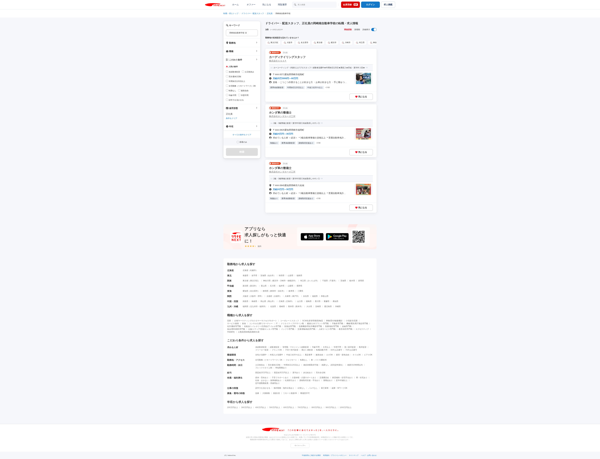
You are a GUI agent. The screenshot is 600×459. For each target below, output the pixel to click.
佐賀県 (273, 306)
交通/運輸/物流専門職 (306, 329)
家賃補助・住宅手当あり (342, 377)
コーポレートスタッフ (289, 321)
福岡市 (262, 306)
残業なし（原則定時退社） (333, 365)
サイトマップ (353, 455)
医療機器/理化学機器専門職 (310, 326)
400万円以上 (260, 407)
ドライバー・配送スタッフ (252, 13)
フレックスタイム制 (263, 368)
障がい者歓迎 (307, 350)
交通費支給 (324, 377)
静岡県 (265, 291)
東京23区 (254, 281)
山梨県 (290, 286)
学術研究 (231, 332)
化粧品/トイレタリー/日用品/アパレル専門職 (262, 326)
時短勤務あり (281, 368)
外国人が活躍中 (276, 355)
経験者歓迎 (274, 347)
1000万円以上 (346, 407)
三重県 (300, 291)
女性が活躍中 (261, 355)
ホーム (235, 4)
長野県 (299, 286)
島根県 (254, 301)
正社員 (269, 13)
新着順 (357, 29)
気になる (266, 4)
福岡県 (245, 306)
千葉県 (325, 281)
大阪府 (245, 296)
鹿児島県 (328, 306)
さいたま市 (312, 281)
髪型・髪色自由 (342, 355)
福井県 (281, 286)
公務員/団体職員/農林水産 (249, 332)
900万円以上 (331, 407)
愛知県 (245, 291)
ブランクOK (277, 350)
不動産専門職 (337, 323)
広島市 (289, 301)
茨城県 (343, 281)
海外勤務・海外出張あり (284, 388)
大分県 (309, 306)
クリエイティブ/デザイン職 (292, 323)
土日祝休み (260, 365)
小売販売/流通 (352, 321)
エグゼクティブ (362, 329)
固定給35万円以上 (281, 372)
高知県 (335, 301)
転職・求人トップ (230, 13)
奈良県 (306, 296)
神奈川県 (267, 281)
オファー (251, 4)
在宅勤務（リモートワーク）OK (268, 360)
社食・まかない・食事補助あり (268, 380)
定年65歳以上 (342, 380)
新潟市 (253, 286)
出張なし (301, 388)
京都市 (277, 296)
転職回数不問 (321, 350)
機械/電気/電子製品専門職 (357, 323)
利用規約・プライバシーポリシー (335, 455)
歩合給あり (308, 372)
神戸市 (295, 296)
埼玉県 (303, 281)
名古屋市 (254, 291)
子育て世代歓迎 (291, 350)
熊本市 (298, 306)
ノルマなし (313, 388)
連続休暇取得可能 (310, 365)
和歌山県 (324, 296)
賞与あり (296, 372)
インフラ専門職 (287, 329)
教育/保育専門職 (345, 329)
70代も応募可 (351, 350)
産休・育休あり (261, 377)
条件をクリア (231, 118)
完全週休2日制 (274, 365)
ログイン (370, 4)
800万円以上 (317, 407)
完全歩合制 (320, 372)
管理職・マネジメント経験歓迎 (295, 347)
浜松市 (280, 291)
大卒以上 (326, 347)
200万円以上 (232, 407)
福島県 (299, 275)
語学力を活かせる (262, 388)
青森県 (245, 275)
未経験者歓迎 (261, 347)
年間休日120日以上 (292, 365)
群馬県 (361, 281)
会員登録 (350, 4)
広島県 (281, 301)
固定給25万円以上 (263, 372)
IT (277, 323)
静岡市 (273, 291)
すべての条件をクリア (241, 135)
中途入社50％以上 (294, 355)
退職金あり (328, 380)
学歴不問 (337, 347)
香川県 (317, 301)
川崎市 (283, 281)
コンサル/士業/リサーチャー (261, 323)
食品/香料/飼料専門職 (236, 329)
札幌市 (253, 270)
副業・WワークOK (339, 388)
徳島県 (309, 301)
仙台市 (271, 275)
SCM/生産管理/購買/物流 (312, 321)
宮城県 (263, 275)
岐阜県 (291, 291)
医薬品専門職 (290, 326)
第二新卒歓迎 (350, 347)
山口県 (300, 301)
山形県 (290, 275)
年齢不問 (316, 347)
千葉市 (332, 281)
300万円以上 (246, 407)
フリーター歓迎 (261, 350)
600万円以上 (288, 407)
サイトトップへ (300, 445)
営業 (229, 321)
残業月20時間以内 (355, 365)
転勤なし (304, 360)
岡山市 (271, 301)
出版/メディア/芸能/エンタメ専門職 (263, 329)
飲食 (244, 323)
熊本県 (291, 306)
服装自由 (319, 355)
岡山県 (263, 301)
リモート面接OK (290, 393)
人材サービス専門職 (327, 329)
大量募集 (266, 393)
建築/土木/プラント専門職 (318, 323)
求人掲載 (388, 4)
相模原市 (291, 281)
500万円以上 (274, 407)
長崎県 (282, 306)
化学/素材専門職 (234, 326)
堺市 (259, 296)
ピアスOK (368, 355)
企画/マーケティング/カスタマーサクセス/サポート (255, 321)
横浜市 (275, 281)
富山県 (264, 286)
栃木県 (352, 281)
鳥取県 (245, 301)
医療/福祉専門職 (332, 326)
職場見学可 (305, 393)
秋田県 (281, 275)
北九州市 (254, 306)
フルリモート (291, 360)
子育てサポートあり (280, 377)
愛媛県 (326, 301)
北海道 (245, 270)
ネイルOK (356, 355)
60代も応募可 (336, 350)
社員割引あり (290, 380)
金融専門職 (346, 326)
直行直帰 (324, 388)
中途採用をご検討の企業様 (311, 455)
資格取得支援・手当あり (309, 380)
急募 (257, 393)
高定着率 (308, 355)
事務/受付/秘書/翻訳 (334, 321)
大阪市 (253, 296)
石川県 (272, 286)
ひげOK (329, 355)
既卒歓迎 (362, 347)
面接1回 (276, 393)
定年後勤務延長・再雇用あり (267, 383)
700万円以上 (303, 407)
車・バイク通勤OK (319, 360)
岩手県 (254, 275)
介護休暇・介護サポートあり (304, 377)
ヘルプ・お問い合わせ (369, 455)
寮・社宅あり (361, 377)
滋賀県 (315, 296)
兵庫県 (287, 296)
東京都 (245, 281)
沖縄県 (338, 306)
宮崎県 (318, 306)
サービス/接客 (233, 323)
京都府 (269, 296)
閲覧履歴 (282, 4)
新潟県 (245, 286)
